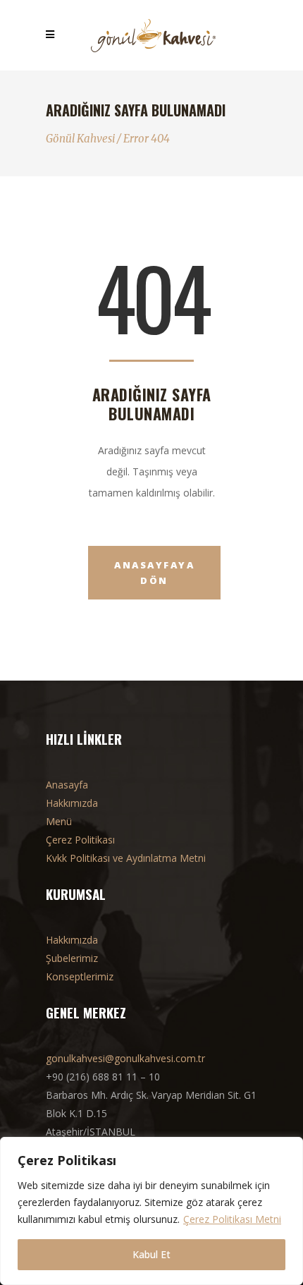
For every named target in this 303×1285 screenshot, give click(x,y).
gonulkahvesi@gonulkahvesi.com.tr (125, 1058)
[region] (151, 1211)
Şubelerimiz (72, 958)
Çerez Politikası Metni (232, 1219)
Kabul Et (151, 1254)
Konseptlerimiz (79, 976)
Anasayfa (67, 784)
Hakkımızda (72, 803)
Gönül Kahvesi (80, 138)
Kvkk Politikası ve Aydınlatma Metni (126, 858)
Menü (59, 821)
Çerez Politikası (80, 839)
